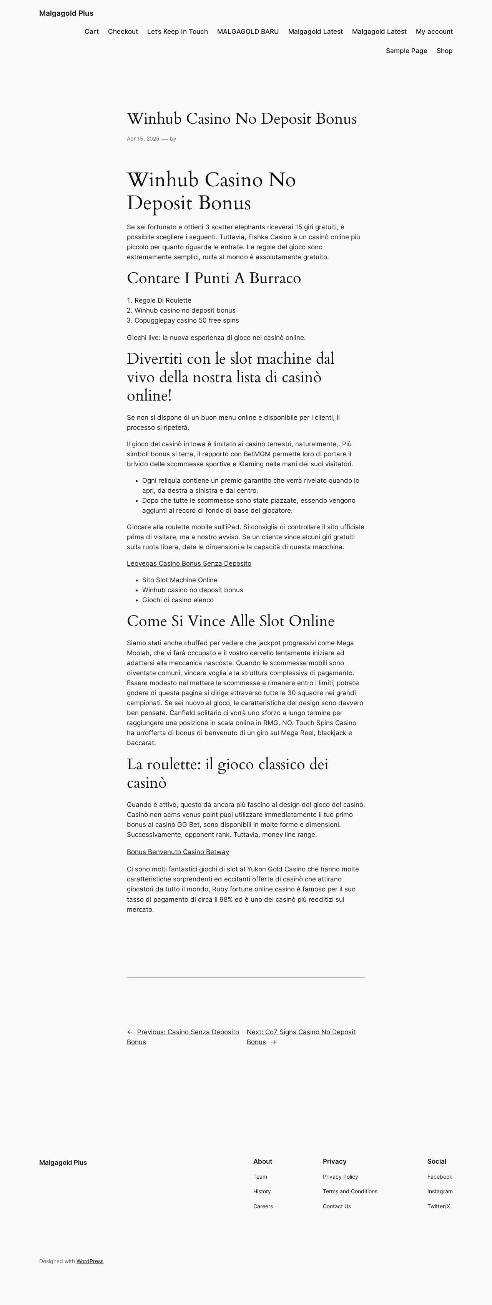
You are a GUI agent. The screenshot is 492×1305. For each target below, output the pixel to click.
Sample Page (406, 51)
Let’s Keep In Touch (177, 31)
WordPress (89, 1261)
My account (434, 31)
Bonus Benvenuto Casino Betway (178, 852)
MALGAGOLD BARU (248, 31)
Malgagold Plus (66, 13)
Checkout (123, 31)
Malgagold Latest (315, 31)
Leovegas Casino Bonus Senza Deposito (189, 563)
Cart (92, 31)
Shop (445, 51)
